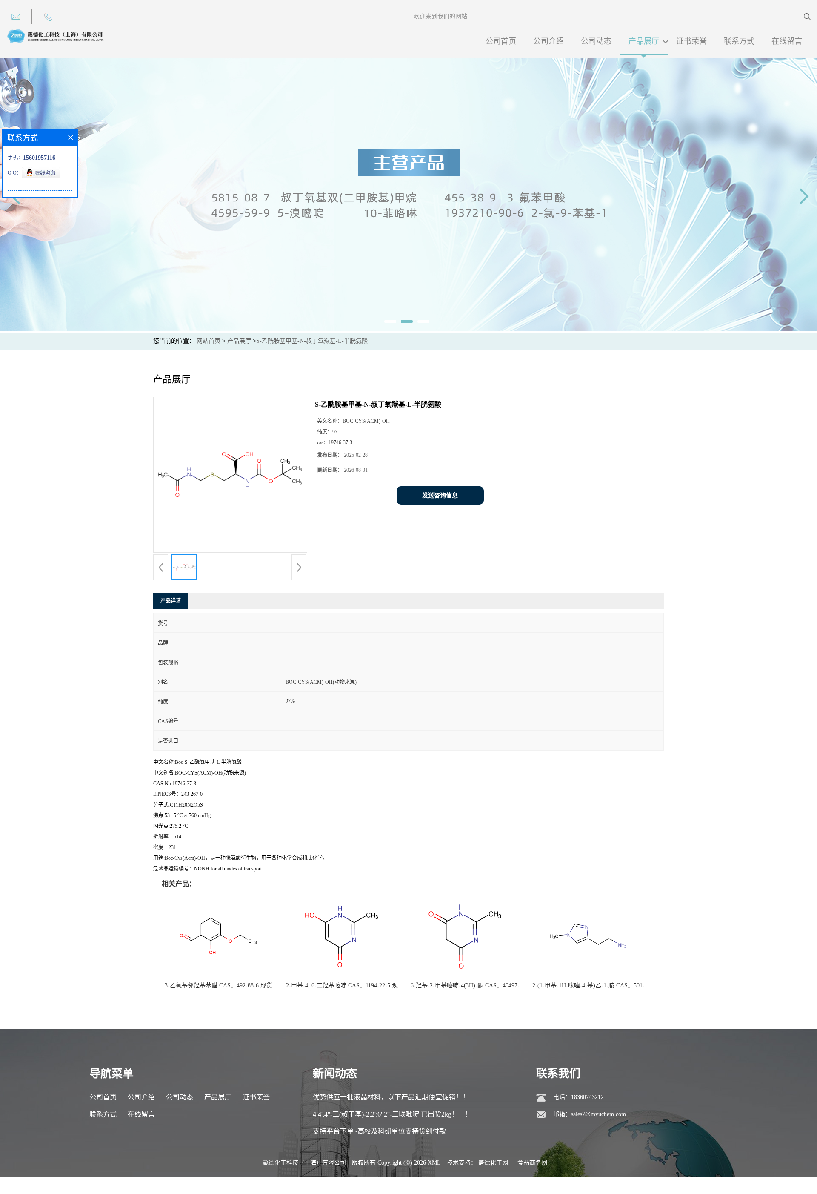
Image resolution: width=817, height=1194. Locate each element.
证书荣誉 (691, 41)
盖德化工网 (493, 1163)
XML (434, 1163)
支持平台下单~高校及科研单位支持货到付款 (379, 1131)
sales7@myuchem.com (598, 1114)
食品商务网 (532, 1163)
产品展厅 (643, 41)
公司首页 (501, 41)
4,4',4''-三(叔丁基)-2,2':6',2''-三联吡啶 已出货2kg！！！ (392, 1114)
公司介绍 (548, 41)
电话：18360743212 (578, 1097)
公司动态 (596, 41)
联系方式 (739, 41)
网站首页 (208, 341)
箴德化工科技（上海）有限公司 (304, 1163)
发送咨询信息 (440, 495)
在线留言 (786, 41)
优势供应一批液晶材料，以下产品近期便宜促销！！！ (394, 1097)
